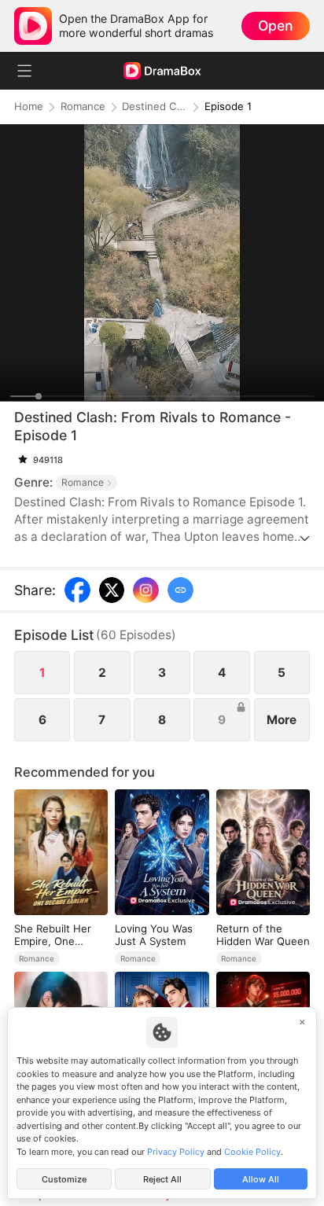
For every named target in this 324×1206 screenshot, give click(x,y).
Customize (64, 1179)
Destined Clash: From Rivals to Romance (154, 106)
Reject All (162, 1179)
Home (28, 106)
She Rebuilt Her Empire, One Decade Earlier (52, 935)
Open (275, 25)
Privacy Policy (175, 1151)
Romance (83, 106)
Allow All (260, 1179)
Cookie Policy (252, 1151)
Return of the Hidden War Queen (263, 934)
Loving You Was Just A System (154, 934)
